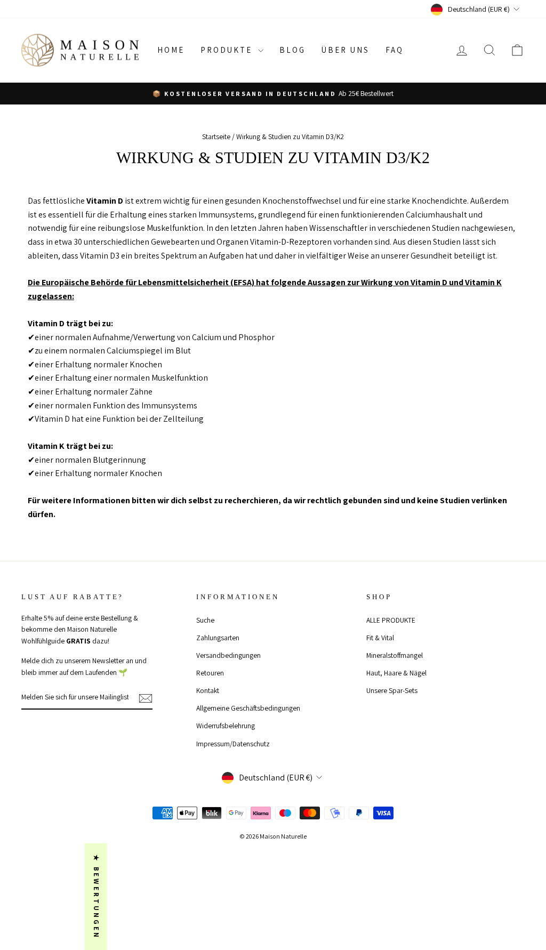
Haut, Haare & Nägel (396, 673)
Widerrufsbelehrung (225, 725)
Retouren (210, 673)
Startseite (216, 136)
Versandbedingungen (228, 655)
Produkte (227, 50)
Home (170, 50)
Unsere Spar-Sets (391, 690)
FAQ (395, 50)
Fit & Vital (380, 637)
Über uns (346, 50)
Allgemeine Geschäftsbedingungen (248, 708)
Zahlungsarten (217, 637)
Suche (205, 620)
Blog (292, 50)
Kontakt (207, 690)
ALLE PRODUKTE (390, 620)
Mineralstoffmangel (394, 655)
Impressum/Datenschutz (233, 743)
